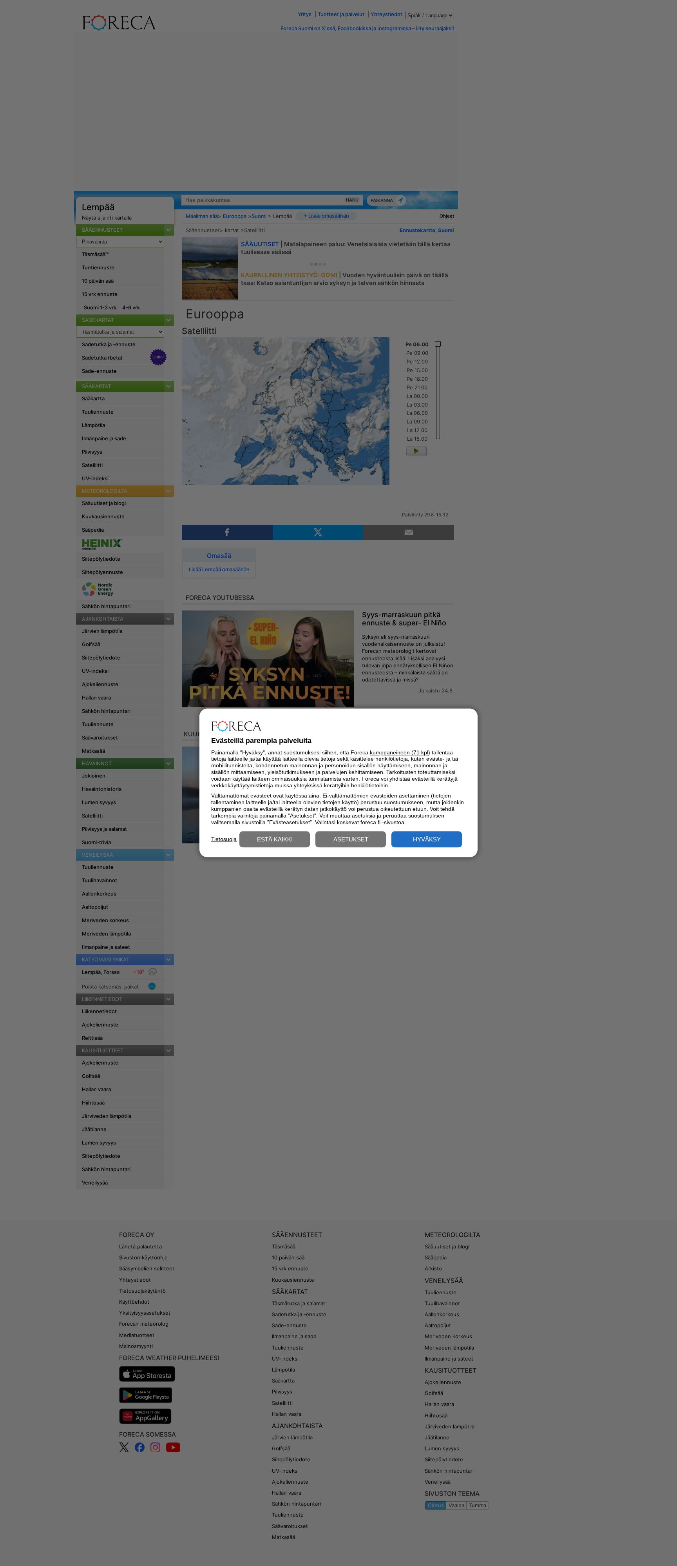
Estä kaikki (275, 839)
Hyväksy (427, 839)
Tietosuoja (224, 839)
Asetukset (350, 839)
